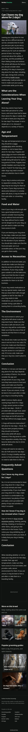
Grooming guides (6, 712)
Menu (24, 2)
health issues (15, 77)
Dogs (7, 8)
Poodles (4, 714)
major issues (21, 419)
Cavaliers (17, 712)
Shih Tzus (17, 716)
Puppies (4, 716)
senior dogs (6, 154)
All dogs (4, 721)
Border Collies (5, 719)
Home (3, 8)
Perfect (7, 2)
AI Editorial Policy (14, 730)
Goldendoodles (19, 714)
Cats (16, 721)
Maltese (17, 719)
